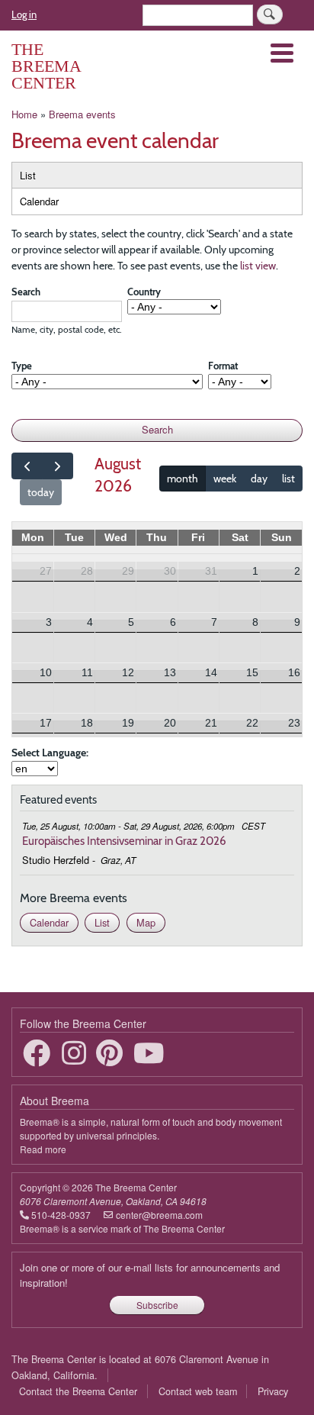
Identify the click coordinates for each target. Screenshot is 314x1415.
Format (223, 365)
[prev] (27, 466)
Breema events (82, 114)
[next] (57, 466)
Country (144, 291)
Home (24, 114)
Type (21, 365)
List (28, 175)
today (40, 492)
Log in (24, 14)
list (288, 478)
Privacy (273, 1391)
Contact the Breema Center (78, 1391)
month (182, 478)
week (224, 478)
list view (258, 265)
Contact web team (198, 1391)
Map (145, 922)
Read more (43, 1149)
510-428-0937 (61, 1214)
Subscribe (157, 1304)
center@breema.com (159, 1214)
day (259, 478)
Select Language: (49, 752)
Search (25, 291)
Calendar (39, 201)
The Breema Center (46, 66)
